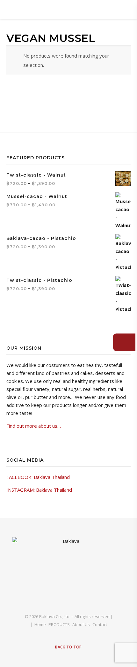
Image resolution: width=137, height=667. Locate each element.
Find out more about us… (33, 426)
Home (40, 624)
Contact (99, 624)
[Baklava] (68, 570)
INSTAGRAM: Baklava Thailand (39, 490)
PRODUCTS (59, 624)
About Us (81, 624)
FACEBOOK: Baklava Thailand (38, 477)
